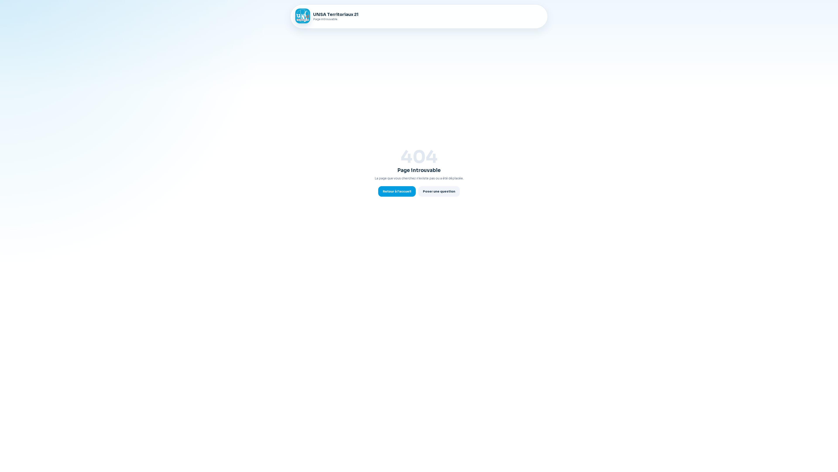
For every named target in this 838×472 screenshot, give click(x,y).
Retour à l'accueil (397, 191)
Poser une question (439, 191)
